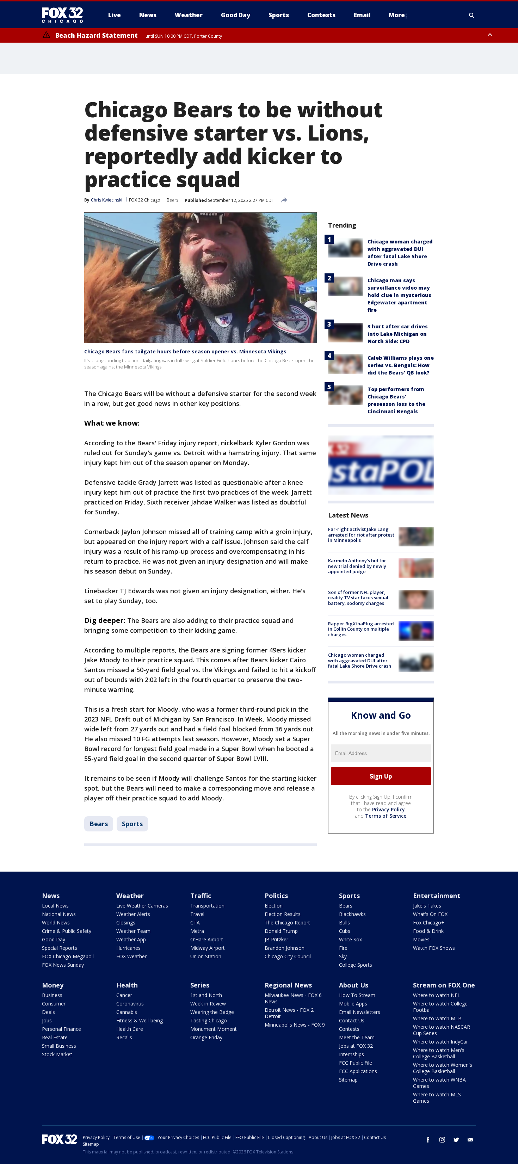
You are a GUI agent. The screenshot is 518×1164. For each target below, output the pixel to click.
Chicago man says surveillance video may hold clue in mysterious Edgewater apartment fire (399, 295)
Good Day (53, 939)
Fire (343, 948)
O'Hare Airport (206, 939)
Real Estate (55, 1037)
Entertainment (436, 895)
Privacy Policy (388, 809)
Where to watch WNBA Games (439, 1082)
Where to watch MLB (437, 1018)
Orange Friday (206, 1037)
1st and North (206, 995)
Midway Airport (207, 948)
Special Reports (59, 948)
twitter (456, 1139)
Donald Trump (281, 931)
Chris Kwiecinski (106, 200)
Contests (349, 1029)
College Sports (355, 964)
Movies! (422, 939)
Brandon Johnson (284, 948)
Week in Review (208, 1003)
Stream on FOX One (444, 985)
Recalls (124, 1037)
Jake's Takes (427, 905)
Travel (197, 914)
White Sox (350, 939)
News (51, 895)
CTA (195, 922)
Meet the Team (357, 1037)
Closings (125, 922)
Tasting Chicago (208, 1020)
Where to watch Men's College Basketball (438, 1053)
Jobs (47, 1020)
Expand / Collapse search (472, 15)
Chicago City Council (288, 956)
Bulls (344, 922)
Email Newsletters (359, 1012)
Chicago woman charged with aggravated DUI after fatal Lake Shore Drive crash (359, 660)
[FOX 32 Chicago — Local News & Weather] (65, 15)
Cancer (124, 995)
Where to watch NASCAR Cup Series (441, 1029)
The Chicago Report (287, 922)
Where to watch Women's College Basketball (442, 1068)
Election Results (283, 914)
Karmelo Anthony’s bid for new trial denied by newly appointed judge (357, 566)
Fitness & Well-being (139, 1020)
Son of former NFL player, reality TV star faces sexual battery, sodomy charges (358, 597)
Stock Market (57, 1054)
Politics (276, 895)
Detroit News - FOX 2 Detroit (289, 1013)
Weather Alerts (133, 914)
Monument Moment (213, 1029)
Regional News (288, 985)
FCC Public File (355, 1062)
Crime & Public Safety (66, 931)
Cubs (344, 931)
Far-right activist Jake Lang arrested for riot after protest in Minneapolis (361, 534)
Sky (343, 956)
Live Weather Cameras (142, 905)
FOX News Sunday (63, 964)
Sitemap (348, 1079)
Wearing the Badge (212, 1012)
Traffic (200, 895)
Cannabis (126, 1012)
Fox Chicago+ (428, 922)
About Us (353, 985)
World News (56, 922)
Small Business (59, 1045)
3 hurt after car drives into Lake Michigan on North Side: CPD (398, 334)
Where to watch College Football (440, 1006)
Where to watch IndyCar (440, 1041)
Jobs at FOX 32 (356, 1045)
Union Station (205, 956)
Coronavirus (130, 1003)
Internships (351, 1054)
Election (274, 905)
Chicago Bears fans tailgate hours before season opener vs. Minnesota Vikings (185, 351)
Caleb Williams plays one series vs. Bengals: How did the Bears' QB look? (401, 365)
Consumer (54, 1003)
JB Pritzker (276, 939)
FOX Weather (131, 956)
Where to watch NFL (436, 995)
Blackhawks (352, 914)
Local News (55, 905)
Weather (130, 895)
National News (59, 914)
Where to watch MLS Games (437, 1097)
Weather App (131, 939)
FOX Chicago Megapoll (68, 956)
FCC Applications (358, 1071)
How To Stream (357, 995)
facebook (428, 1139)
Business (52, 995)
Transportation (207, 905)
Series (199, 985)
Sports (132, 823)
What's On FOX (430, 914)
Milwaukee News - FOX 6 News (293, 998)
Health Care (129, 1029)
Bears (172, 200)
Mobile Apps (353, 1003)
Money (52, 985)
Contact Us (351, 1020)
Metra (197, 931)
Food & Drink (428, 931)
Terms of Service (385, 815)
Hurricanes (128, 948)
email (470, 1139)
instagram (442, 1139)
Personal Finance (61, 1029)
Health (127, 985)
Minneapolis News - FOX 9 (295, 1024)
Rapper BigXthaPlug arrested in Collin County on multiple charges (361, 629)
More (397, 15)
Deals (48, 1012)
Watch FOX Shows (434, 948)
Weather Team (133, 931)
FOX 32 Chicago (144, 200)
